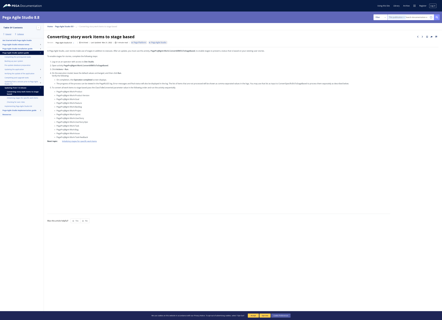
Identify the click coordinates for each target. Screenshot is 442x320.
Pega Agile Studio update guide (16, 53)
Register (422, 5)
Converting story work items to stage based (23, 93)
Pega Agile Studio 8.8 (64, 27)
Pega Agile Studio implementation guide (19, 110)
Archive (406, 5)
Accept (253, 315)
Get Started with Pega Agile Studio (17, 40)
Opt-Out (265, 315)
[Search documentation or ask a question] (437, 17)
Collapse (20, 34)
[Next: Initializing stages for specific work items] (422, 36)
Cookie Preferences (280, 315)
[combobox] (408, 17)
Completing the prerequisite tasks (18, 57)
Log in (432, 5)
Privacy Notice (199, 315)
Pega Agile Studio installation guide (17, 49)
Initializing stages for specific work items (22, 98)
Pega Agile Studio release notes (16, 44)
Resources (7, 114)
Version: (50, 42)
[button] (404, 17)
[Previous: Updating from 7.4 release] (418, 36)
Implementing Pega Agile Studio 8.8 (18, 106)
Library (396, 5)
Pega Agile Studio (158, 42)
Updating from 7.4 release (15, 88)
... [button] (76, 27)
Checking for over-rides (16, 102)
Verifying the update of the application (19, 73)
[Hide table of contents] (38, 27)
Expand (8, 34)
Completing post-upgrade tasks (17, 78)
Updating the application (14, 69)
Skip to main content (10, 2)
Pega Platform (140, 42)
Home (50, 27)
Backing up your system (14, 61)
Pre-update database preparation (18, 65)
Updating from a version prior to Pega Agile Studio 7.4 (21, 82)
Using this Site (383, 5)
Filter (378, 17)
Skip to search (28, 2)
